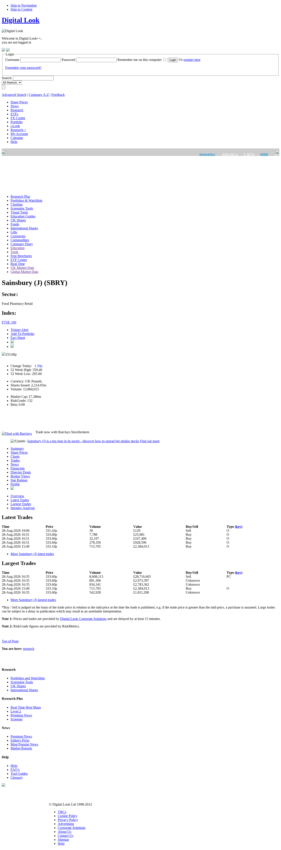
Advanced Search (14, 95)
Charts (15, 456)
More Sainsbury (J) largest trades (33, 600)
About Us (64, 832)
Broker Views (20, 476)
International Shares (24, 690)
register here (192, 60)
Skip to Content (21, 9)
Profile (15, 484)
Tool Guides (19, 773)
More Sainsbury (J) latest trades (32, 554)
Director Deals (21, 472)
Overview (17, 496)
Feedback (58, 95)
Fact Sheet (18, 338)
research (28, 649)
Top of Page (10, 641)
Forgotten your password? (23, 67)
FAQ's (15, 769)
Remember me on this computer (139, 60)
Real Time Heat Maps (26, 707)
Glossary (17, 777)
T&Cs (62, 812)
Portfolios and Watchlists (28, 678)
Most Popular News (24, 744)
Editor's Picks (20, 740)
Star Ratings (19, 480)
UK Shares (18, 686)
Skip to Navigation (24, 5)
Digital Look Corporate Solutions (83, 619)
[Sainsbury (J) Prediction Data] (12, 488)
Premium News (21, 715)
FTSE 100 (9, 322)
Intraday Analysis (23, 508)
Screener (17, 719)
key (238, 526)
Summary (17, 448)
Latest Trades (20, 500)
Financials (18, 468)
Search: (7, 78)
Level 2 (16, 711)
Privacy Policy (68, 820)
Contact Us (65, 835)
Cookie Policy (67, 816)
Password (68, 60)
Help (14, 766)
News (15, 464)
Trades (15, 460)
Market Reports (21, 748)
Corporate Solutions (71, 828)
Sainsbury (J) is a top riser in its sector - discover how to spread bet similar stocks (83, 441)
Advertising (66, 824)
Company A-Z (39, 95)
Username (12, 60)
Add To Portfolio (22, 334)
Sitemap (63, 839)
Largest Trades (21, 504)
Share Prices (19, 452)
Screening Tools (22, 682)
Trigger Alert (19, 330)
